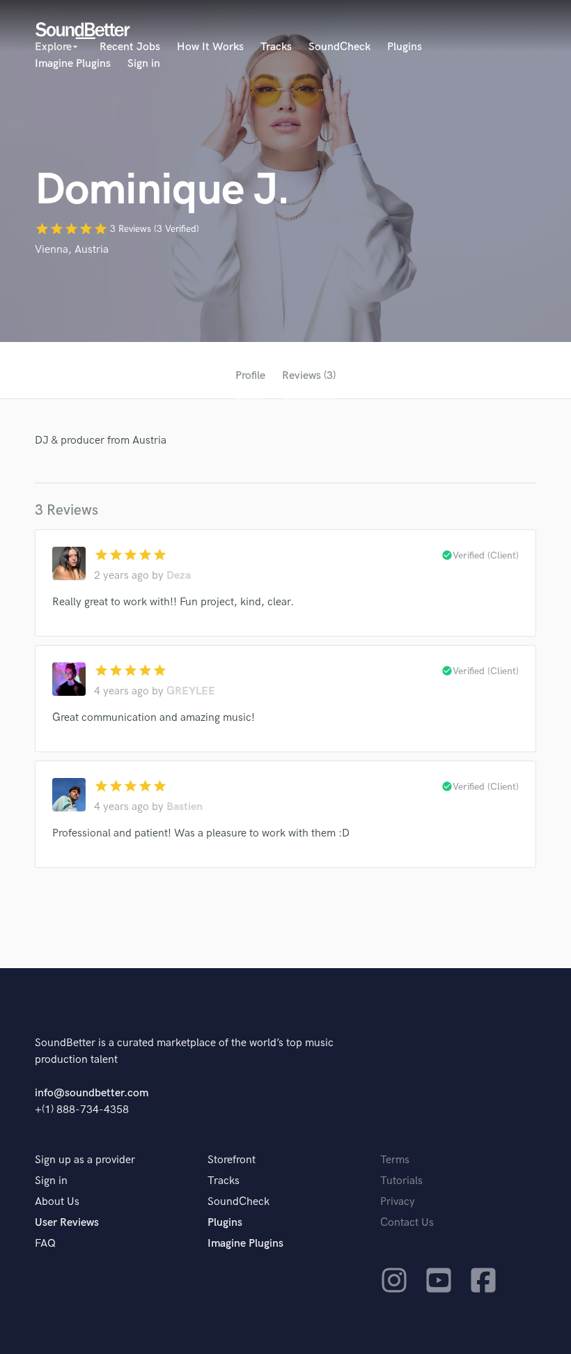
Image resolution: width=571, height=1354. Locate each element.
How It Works (210, 47)
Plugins (404, 47)
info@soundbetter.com (91, 1093)
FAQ (45, 1243)
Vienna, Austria (72, 249)
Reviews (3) (309, 375)
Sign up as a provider (85, 1160)
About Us (57, 1201)
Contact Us (407, 1222)
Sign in (143, 63)
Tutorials (401, 1181)
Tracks (276, 47)
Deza (178, 575)
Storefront (232, 1160)
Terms (394, 1160)
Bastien (184, 807)
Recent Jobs (130, 47)
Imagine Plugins (73, 63)
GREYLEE (190, 691)
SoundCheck (339, 47)
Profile (250, 375)
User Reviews (67, 1222)
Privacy (397, 1201)
